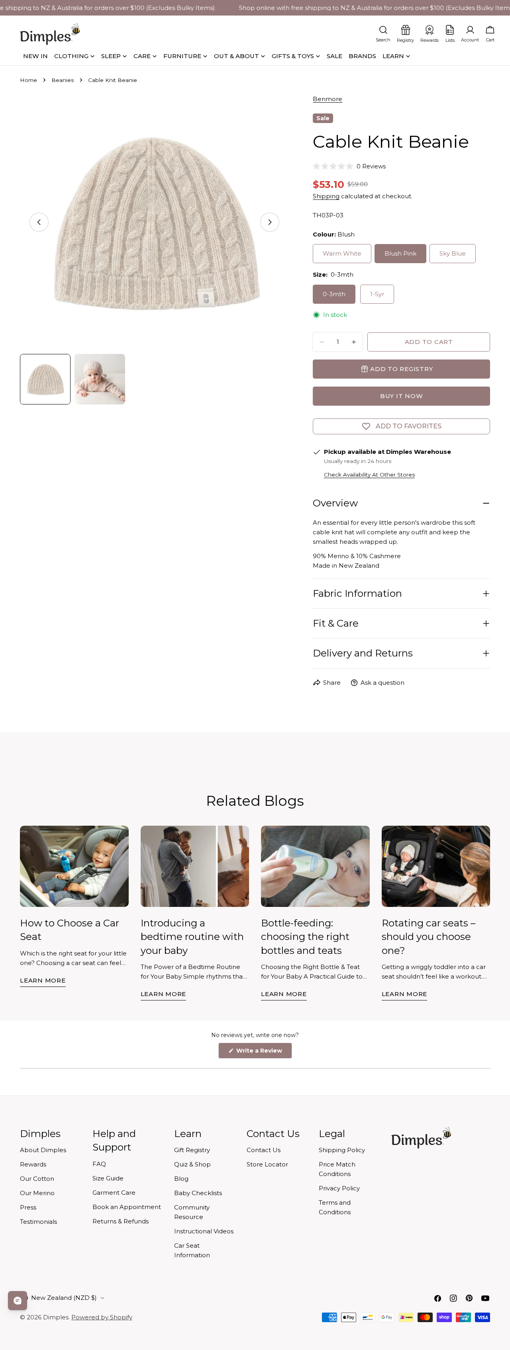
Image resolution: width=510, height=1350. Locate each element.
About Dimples (43, 1150)
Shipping (326, 196)
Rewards (33, 1164)
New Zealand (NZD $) (64, 1297)
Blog (181, 1178)
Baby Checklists (198, 1193)
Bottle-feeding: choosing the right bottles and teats (305, 936)
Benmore (327, 99)
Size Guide (108, 1178)
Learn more (43, 980)
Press (28, 1207)
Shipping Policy (342, 1150)
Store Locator (267, 1164)
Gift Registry (192, 1150)
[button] (349, 166)
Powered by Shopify (101, 1317)
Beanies (62, 80)
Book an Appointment (126, 1207)
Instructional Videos (203, 1231)
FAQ (99, 1164)
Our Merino (37, 1193)
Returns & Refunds (120, 1221)
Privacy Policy (339, 1188)
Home (28, 80)
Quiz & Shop (192, 1164)
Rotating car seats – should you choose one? (428, 936)
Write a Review (263, 1053)
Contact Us (263, 1150)
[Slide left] (39, 222)
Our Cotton (37, 1178)
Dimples (56, 1317)
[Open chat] (17, 1300)
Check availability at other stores (369, 474)
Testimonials (38, 1221)
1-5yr (377, 294)
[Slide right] (269, 222)
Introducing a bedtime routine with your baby (192, 936)
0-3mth (334, 294)
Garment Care (113, 1192)
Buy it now (401, 396)
